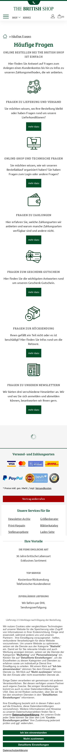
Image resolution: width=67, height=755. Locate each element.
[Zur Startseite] (5, 36)
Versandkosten (43, 488)
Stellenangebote (18, 531)
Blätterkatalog (49, 525)
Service (27, 17)
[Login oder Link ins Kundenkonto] (53, 16)
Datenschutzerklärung (25, 714)
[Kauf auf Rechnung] (35, 464)
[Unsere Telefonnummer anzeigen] (33, 3)
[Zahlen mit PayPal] (13, 478)
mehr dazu (33, 126)
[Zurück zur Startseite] (33, 8)
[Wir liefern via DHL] (52, 464)
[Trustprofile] (36, 477)
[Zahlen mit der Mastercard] (22, 464)
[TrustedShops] (54, 478)
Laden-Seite (47, 531)
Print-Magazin (16, 525)
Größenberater (49, 518)
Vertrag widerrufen (33, 498)
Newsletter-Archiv (19, 518)
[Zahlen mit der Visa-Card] (11, 464)
